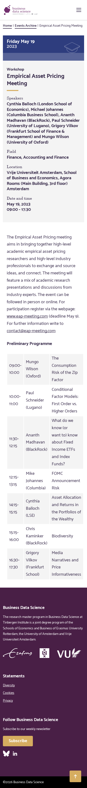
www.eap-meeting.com (27, 316)
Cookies (8, 693)
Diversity (9, 685)
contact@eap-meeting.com (31, 331)
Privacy (8, 701)
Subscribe (18, 741)
